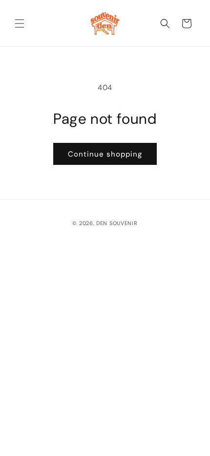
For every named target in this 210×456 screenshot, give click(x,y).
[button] (19, 23)
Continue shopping (105, 154)
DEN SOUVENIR (116, 223)
